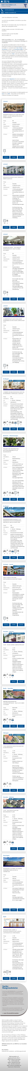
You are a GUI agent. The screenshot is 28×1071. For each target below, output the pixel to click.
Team (13, 53)
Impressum (10, 1066)
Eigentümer (12, 78)
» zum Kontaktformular (10, 1013)
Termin (13, 157)
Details (6, 157)
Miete (9, 93)
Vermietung (4, 49)
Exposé (21, 157)
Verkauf (21, 47)
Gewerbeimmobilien (18, 49)
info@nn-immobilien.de (10, 12)
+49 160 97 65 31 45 (15, 1062)
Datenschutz (17, 1066)
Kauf (17, 47)
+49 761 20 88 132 (9, 9)
